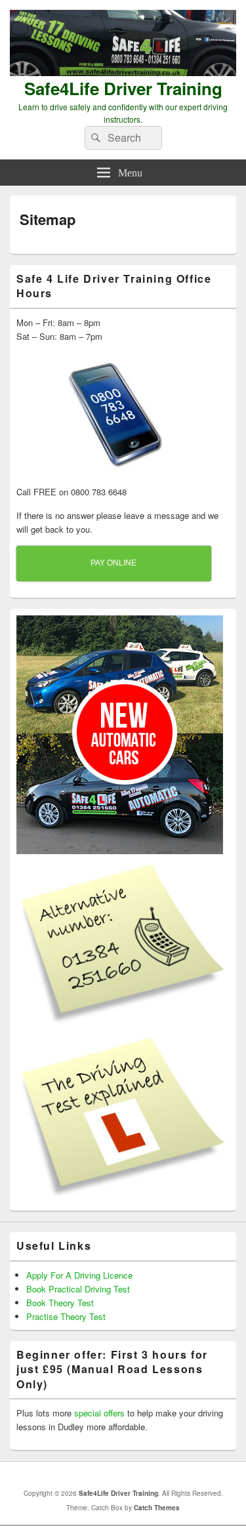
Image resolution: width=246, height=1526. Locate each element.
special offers (99, 1413)
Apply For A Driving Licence (79, 1275)
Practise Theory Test (66, 1316)
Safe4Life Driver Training (123, 88)
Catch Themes (157, 1507)
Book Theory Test (60, 1302)
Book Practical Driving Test (78, 1289)
